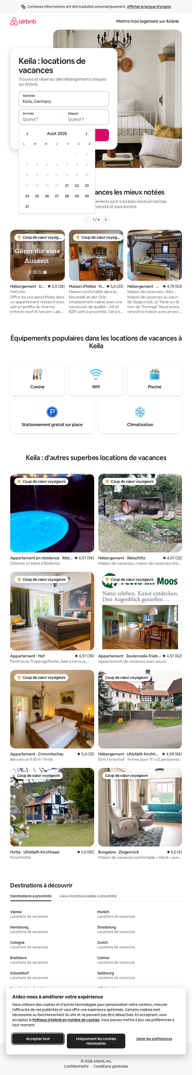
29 (77, 196)
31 (27, 206)
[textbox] (41, 119)
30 (87, 196)
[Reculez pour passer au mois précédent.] (27, 133)
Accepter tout (38, 1038)
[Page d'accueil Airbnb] (23, 21)
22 (77, 185)
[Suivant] (106, 219)
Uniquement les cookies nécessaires (96, 1041)
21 (67, 185)
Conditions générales (110, 1066)
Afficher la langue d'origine (149, 6)
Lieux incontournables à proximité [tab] (88, 896)
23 (87, 185)
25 (37, 196)
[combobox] (64, 101)
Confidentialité (76, 1066)
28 (67, 196)
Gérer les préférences (154, 1038)
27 (57, 196)
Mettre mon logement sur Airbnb (147, 21)
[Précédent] (87, 219)
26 (47, 196)
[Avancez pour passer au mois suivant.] (86, 133)
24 (27, 196)
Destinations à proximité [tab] (31, 896)
